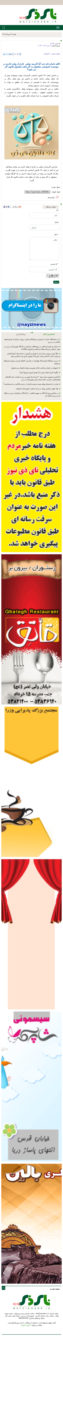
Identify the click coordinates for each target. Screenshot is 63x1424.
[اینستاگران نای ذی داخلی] (31, 309)
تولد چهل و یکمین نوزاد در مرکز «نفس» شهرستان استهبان (37, 389)
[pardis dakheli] (31, 934)
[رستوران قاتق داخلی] (31, 629)
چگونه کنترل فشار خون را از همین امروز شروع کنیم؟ (39, 372)
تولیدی (53, 187)
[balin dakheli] (31, 1223)
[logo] (39, 15)
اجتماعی (46, 54)
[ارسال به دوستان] (7, 54)
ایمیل (56, 222)
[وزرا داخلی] (31, 781)
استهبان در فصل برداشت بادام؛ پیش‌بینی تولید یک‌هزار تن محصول (35, 368)
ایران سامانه (25, 1325)
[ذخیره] (10, 54)
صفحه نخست (55, 54)
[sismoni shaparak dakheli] (31, 1086)
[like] (54, 197)
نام (57, 210)
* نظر (56, 234)
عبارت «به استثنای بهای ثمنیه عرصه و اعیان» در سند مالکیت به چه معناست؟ (31, 384)
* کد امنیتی (54, 264)
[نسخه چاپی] (4, 54)
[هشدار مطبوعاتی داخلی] (31, 477)
